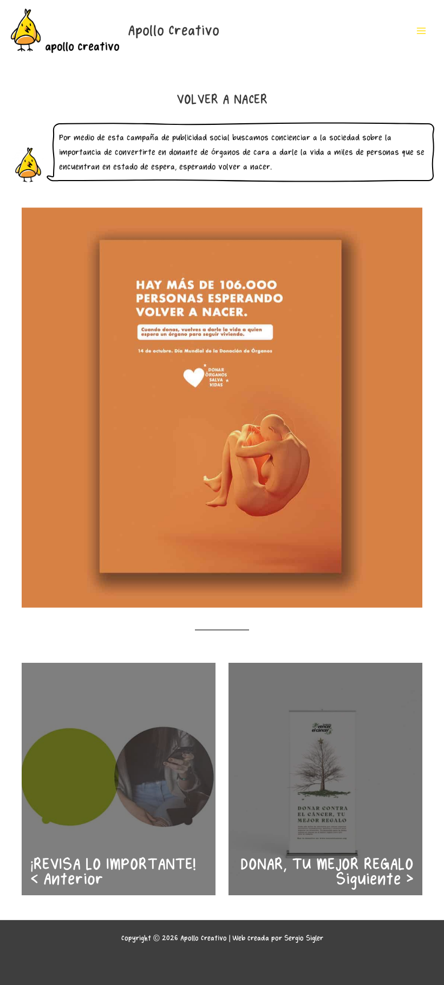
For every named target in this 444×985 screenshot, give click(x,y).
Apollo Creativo (173, 30)
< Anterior (66, 879)
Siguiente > (375, 879)
